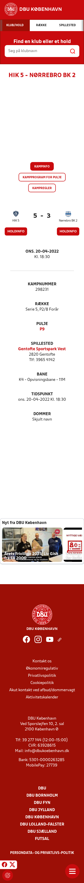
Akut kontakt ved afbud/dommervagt (42, 690)
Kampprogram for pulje (42, 177)
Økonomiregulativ (42, 668)
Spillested (42, 344)
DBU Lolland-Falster (42, 824)
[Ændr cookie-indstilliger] (7, 875)
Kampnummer (42, 284)
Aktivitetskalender (42, 697)
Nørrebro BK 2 (68, 220)
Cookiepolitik (42, 683)
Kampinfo (42, 166)
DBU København (42, 817)
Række (42, 304)
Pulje (42, 324)
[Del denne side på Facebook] (4, 865)
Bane (42, 374)
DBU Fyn (42, 803)
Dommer (42, 414)
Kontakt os (42, 661)
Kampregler (42, 188)
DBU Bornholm (42, 796)
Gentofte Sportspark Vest (42, 349)
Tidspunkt (42, 394)
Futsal (42, 839)
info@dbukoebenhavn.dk (47, 751)
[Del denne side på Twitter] (12, 865)
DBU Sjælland (42, 832)
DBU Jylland (42, 810)
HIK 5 (15, 220)
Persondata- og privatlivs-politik (42, 853)
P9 (42, 329)
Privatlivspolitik (42, 676)
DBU (42, 788)
